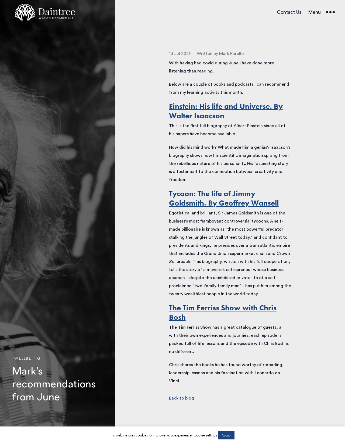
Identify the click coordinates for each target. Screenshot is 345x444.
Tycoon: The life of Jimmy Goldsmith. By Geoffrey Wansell (224, 198)
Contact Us (289, 12)
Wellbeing (27, 358)
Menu (314, 12)
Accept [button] (226, 435)
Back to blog (181, 398)
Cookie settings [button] (205, 435)
